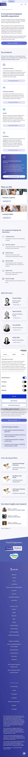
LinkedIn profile (16, 304)
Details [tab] (14, 354)
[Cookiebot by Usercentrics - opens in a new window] (20, 351)
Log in (21, 4)
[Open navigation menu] (25, 4)
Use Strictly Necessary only (14, 405)
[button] (3, 4)
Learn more (6, 201)
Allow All (14, 396)
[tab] (4, 1)
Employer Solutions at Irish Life (7, 9)
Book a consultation (12, 420)
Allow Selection (14, 400)
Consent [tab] (5, 354)
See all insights (5, 528)
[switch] (24, 382)
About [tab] (23, 354)
